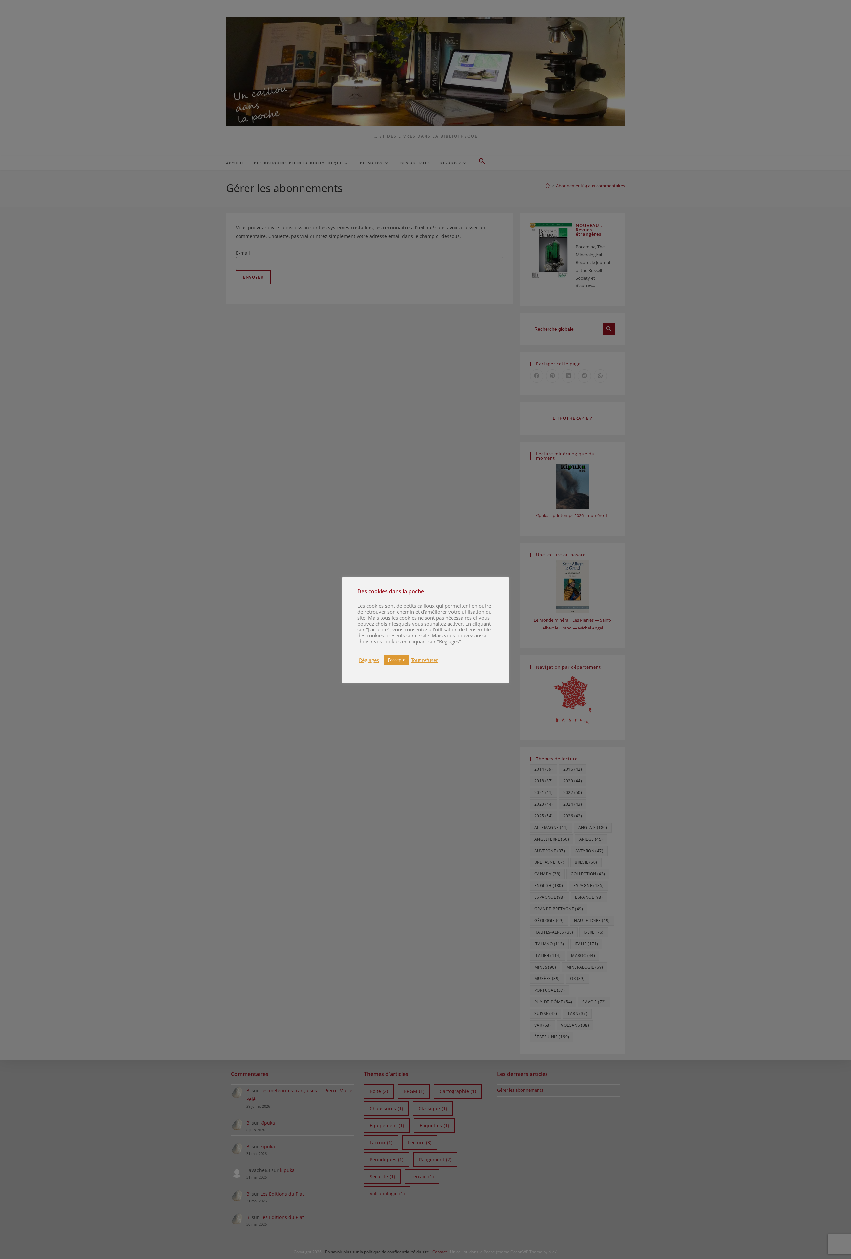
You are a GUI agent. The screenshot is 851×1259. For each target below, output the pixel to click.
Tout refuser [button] (424, 660)
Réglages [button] (369, 660)
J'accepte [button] (396, 660)
